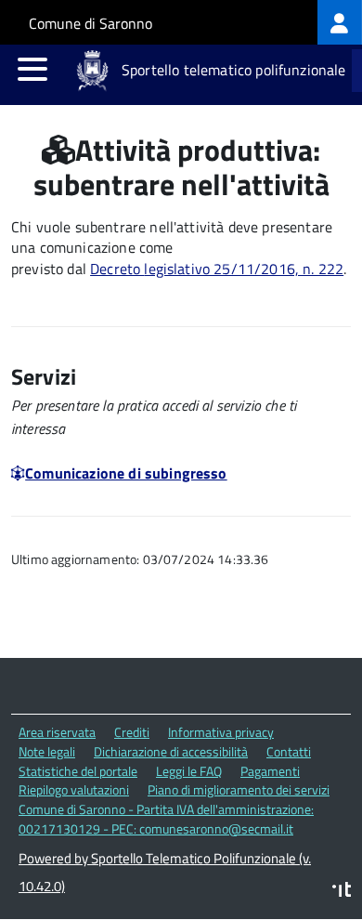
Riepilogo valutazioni (74, 789)
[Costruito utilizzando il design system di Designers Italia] (341, 891)
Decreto (117, 268)
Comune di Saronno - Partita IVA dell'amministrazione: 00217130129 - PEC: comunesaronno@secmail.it (166, 818)
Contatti (288, 751)
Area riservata (57, 732)
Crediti (131, 732)
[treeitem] (339, 22)
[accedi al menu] (32, 69)
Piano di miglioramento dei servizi (239, 789)
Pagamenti (270, 771)
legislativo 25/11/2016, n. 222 (243, 268)
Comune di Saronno (90, 23)
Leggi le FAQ (189, 771)
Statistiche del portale (78, 771)
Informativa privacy (221, 732)
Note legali (47, 751)
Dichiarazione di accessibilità (171, 751)
